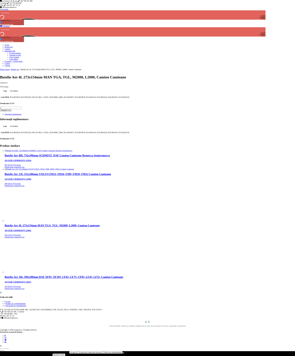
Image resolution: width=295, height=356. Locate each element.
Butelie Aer (15, 69)
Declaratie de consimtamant (16, 306)
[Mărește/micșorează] (8, 348)
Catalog (7, 49)
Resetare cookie (58, 355)
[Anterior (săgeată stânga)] (1, 350)
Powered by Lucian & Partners (11, 332)
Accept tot (73, 352)
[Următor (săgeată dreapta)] (3, 350)
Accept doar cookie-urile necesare (90, 352)
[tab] (150, 114)
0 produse (6, 26)
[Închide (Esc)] (1, 348)
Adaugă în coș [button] (19, 167)
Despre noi (9, 47)
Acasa (7, 45)
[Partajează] (3, 348)
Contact (7, 66)
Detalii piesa (9, 167)
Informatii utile (10, 51)
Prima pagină (5, 69)
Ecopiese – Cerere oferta (13, 61)
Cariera (7, 63)
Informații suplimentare (13, 114)
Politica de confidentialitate (16, 304)
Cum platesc (13, 59)
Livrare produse (15, 53)
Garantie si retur (15, 55)
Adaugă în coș (6, 110)
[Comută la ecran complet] (5, 348)
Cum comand (14, 57)
